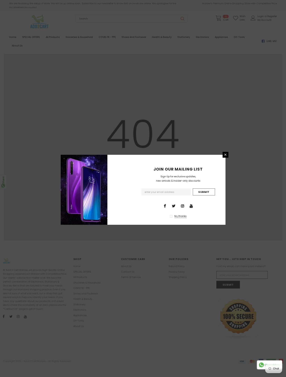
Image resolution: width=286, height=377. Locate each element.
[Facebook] (165, 206)
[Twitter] (174, 206)
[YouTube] (191, 206)
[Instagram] (182, 206)
